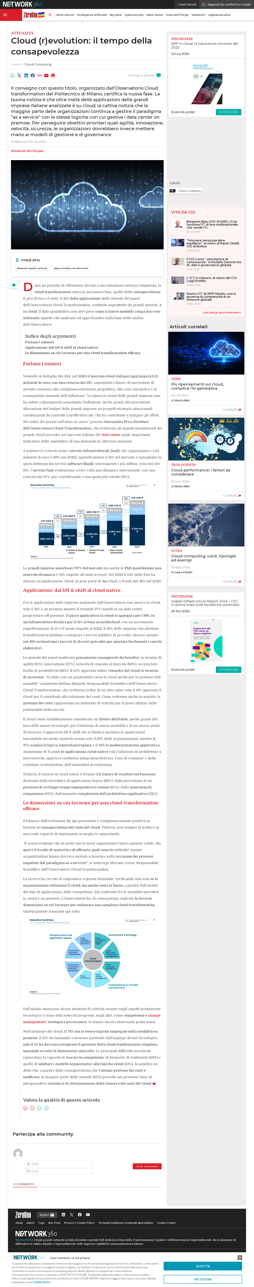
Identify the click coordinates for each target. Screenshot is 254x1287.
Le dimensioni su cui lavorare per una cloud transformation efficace (82, 353)
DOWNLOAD (228, 112)
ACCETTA (203, 1266)
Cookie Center (166, 1222)
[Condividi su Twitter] (19, 75)
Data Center (155, 15)
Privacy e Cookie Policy (79, 1222)
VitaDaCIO (198, 15)
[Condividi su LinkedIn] (26, 75)
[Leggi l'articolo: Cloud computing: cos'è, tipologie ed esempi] (206, 545)
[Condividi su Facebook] (33, 75)
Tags (41, 1222)
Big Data (116, 15)
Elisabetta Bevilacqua (27, 151)
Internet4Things (177, 15)
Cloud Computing (38, 64)
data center (111, 435)
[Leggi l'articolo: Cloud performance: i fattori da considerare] (206, 459)
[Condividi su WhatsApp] (12, 75)
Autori (30, 1222)
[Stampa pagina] (53, 75)
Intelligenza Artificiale (92, 15)
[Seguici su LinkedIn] (63, 1215)
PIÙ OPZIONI (203, 1279)
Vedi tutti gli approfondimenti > (222, 312)
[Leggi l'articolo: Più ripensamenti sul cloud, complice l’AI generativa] (206, 373)
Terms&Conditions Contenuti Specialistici (125, 1222)
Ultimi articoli (65, 15)
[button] (11, 15)
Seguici (45, 1214)
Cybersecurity (134, 15)
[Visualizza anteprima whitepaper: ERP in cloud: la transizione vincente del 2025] (206, 83)
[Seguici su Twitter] (71, 1215)
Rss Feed (54, 1222)
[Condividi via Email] (46, 75)
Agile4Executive (219, 15)
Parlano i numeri (39, 342)
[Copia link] (40, 75)
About (19, 1222)
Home (15, 64)
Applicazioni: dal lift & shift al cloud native (61, 347)
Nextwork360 (24, 1240)
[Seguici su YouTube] (88, 1215)
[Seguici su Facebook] (80, 1215)
